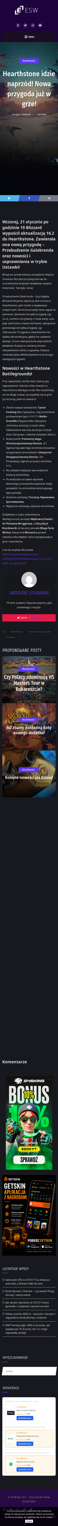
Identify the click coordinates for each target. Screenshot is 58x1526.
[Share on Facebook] (29, 198)
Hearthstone (29, 60)
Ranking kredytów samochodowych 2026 (27, 1453)
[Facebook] (18, 25)
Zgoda (29, 1521)
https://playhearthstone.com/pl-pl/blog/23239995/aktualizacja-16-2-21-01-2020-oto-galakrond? (27, 559)
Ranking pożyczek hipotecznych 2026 (25, 1427)
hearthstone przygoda (40, 631)
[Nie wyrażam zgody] (54, 1516)
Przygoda (10, 637)
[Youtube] (40, 25)
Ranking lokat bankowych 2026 (21, 1401)
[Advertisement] (29, 149)
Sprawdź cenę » (25, 1418)
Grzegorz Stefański (21, 114)
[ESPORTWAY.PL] (26, 10)
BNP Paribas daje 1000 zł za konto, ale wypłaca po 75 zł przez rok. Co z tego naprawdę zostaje (27, 1329)
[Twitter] (25, 25)
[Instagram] (32, 25)
